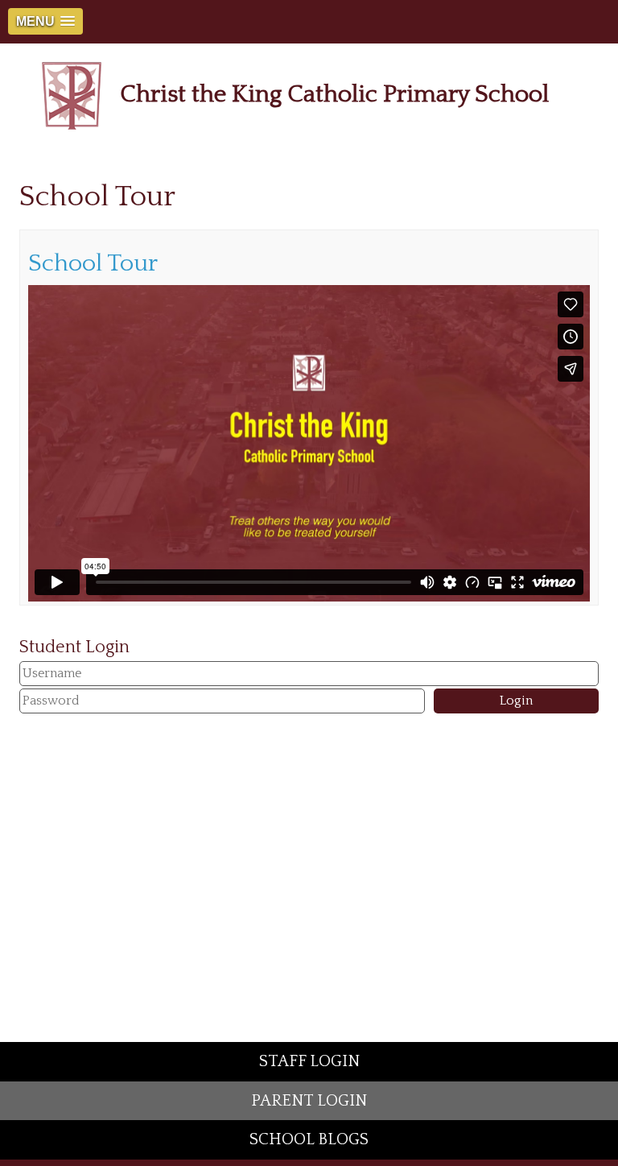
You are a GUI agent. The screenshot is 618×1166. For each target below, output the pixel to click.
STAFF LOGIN (309, 1061)
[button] (45, 21)
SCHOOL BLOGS (309, 1139)
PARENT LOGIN (309, 1101)
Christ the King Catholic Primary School (334, 94)
